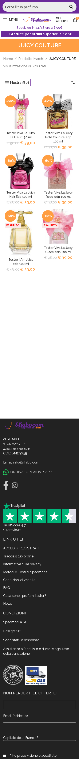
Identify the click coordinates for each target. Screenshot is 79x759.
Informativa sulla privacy (22, 564)
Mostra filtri (19, 83)
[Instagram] (14, 485)
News (7, 604)
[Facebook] (6, 485)
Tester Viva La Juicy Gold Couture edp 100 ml (58, 137)
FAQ (6, 588)
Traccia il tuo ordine (18, 556)
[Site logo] (37, 20)
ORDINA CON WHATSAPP (31, 472)
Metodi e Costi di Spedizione (25, 572)
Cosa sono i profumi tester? (24, 596)
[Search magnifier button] (71, 6)
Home (8, 59)
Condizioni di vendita (19, 580)
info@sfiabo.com (26, 462)
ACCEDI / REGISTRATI (21, 548)
